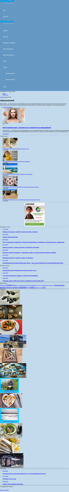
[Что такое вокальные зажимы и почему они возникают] (10, 160)
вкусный (21, 285)
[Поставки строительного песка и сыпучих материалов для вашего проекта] (10, 198)
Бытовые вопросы (10, 73)
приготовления (59, 285)
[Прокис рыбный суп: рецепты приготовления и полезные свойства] (11, 437)
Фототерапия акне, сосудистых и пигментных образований (27, 127)
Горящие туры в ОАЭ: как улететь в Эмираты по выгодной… (18, 174)
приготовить (51, 285)
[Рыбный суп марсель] (11, 334)
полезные (39, 285)
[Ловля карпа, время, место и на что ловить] (9, 392)
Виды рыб (5, 36)
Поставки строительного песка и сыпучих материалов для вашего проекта (21, 199)
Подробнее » (6, 133)
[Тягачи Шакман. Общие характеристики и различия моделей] (13, 347)
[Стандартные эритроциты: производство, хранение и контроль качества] (10, 185)
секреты (37, 287)
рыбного (16, 287)
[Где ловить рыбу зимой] (9, 422)
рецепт (3, 287)
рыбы (32, 287)
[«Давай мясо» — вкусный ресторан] (11, 319)
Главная (2, 97)
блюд (5, 285)
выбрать (25, 285)
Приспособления (8, 49)
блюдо (14, 285)
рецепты (9, 287)
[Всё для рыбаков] (7, 3)
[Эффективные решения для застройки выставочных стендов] (11, 467)
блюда (9, 285)
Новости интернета (10, 79)
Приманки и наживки (9, 42)
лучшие (29, 285)
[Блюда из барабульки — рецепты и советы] (11, 362)
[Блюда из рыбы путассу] (10, 452)
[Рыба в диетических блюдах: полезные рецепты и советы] (11, 407)
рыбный (22, 287)
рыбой (28, 287)
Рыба (1, 285)
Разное (5, 67)
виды (18, 285)
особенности (34, 285)
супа (43, 287)
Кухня (4, 61)
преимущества (45, 285)
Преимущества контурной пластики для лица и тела (16, 148)
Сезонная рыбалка (8, 55)
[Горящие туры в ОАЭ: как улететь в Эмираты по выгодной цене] (10, 173)
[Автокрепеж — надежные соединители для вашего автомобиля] (10, 304)
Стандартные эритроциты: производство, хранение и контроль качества (21, 187)
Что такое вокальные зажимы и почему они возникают (16, 161)
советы (40, 287)
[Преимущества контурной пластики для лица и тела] (10, 147)
